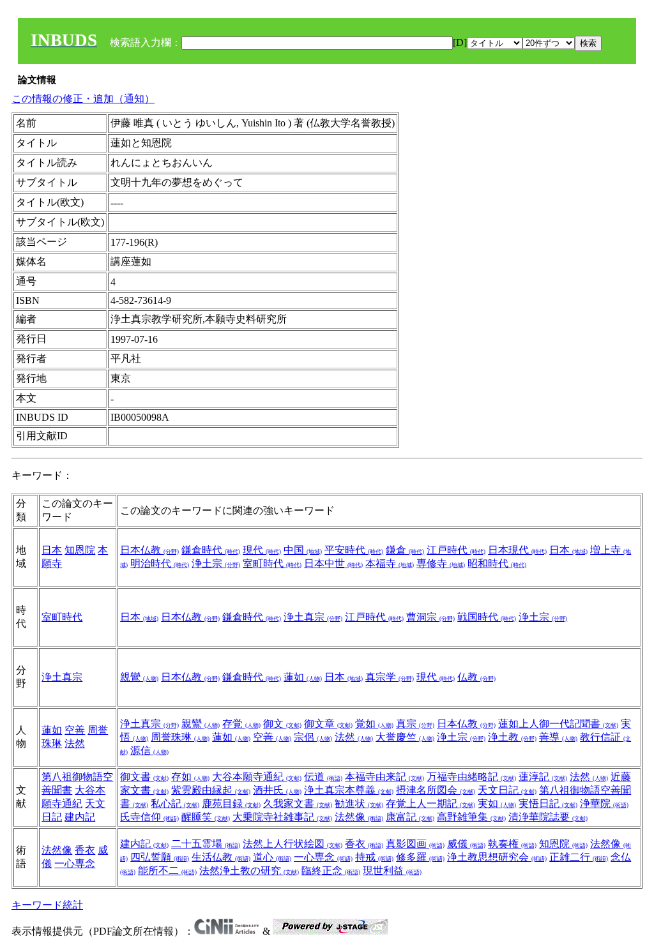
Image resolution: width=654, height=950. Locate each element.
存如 (190, 776)
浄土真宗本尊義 (348, 790)
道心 (272, 857)
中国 (303, 550)
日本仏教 (149, 550)
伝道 (323, 776)
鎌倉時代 (210, 550)
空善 (75, 730)
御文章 (328, 723)
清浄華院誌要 (548, 816)
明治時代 (159, 563)
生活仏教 (221, 857)
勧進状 (359, 803)
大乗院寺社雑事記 (282, 816)
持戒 (374, 857)
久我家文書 (297, 803)
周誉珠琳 (180, 737)
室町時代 (272, 563)
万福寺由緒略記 (471, 776)
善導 (558, 737)
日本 (52, 550)
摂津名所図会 (435, 790)
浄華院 (604, 803)
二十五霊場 (205, 843)
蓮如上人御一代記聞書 (558, 723)
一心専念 (74, 863)
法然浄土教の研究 (249, 870)
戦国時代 (486, 617)
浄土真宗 (313, 617)
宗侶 (313, 737)
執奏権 (512, 843)
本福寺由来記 (384, 776)
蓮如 (303, 677)
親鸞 (139, 677)
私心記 (175, 803)
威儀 (466, 843)
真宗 (415, 723)
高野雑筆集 (471, 816)
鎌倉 (405, 550)
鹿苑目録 (231, 803)
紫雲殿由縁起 (210, 790)
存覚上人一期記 (430, 803)
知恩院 (80, 550)
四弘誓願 (159, 857)
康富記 (410, 816)
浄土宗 (216, 563)
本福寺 (389, 563)
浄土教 (512, 737)
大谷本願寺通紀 (256, 776)
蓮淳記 (543, 776)
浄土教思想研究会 (497, 857)
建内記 (80, 816)
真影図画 (415, 843)
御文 (282, 723)
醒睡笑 (205, 816)
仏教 (476, 677)
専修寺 (440, 563)
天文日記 (507, 790)
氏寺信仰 (149, 816)
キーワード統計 (47, 905)
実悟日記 (548, 803)
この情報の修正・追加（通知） (83, 98)
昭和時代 (497, 563)
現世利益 (392, 870)
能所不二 (167, 870)
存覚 (241, 723)
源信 (149, 750)
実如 (497, 803)
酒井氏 (277, 790)
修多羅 (420, 857)
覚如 (374, 723)
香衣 (85, 850)
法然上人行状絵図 (292, 843)
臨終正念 (330, 870)
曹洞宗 (430, 617)
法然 (75, 743)
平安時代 (353, 550)
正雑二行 (578, 857)
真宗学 (389, 677)
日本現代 (517, 550)
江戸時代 (456, 550)
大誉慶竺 (405, 737)
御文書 (144, 776)
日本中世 (333, 563)
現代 (262, 550)
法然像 (359, 816)
